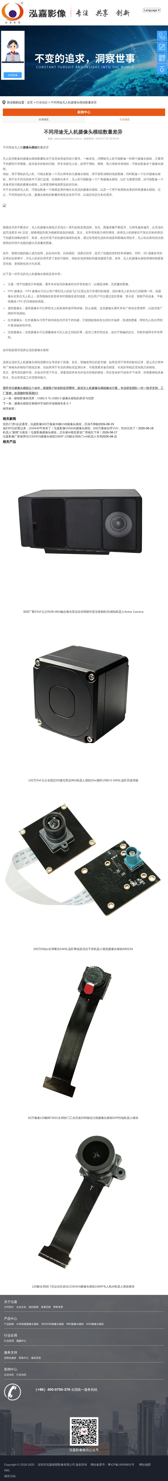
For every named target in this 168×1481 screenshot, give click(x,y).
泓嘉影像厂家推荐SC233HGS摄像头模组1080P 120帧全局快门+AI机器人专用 (52, 436)
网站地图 (145, 1464)
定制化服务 (10, 1357)
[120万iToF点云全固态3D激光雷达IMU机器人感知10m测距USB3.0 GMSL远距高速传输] (83, 694)
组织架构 (34, 1307)
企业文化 (21, 1307)
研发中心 (24, 1357)
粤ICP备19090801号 (121, 1464)
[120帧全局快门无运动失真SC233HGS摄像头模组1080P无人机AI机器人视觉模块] (83, 1200)
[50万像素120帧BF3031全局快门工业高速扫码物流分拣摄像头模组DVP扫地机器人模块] (83, 1031)
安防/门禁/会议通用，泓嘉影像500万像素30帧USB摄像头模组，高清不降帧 (51, 424)
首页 (30, 102)
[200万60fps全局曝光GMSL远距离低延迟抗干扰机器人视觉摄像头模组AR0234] (83, 862)
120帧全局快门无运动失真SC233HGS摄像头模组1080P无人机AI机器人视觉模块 (83, 1286)
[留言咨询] (162, 47)
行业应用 (10, 1335)
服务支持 (10, 1352)
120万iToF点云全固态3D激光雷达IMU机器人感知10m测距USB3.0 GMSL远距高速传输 (83, 780)
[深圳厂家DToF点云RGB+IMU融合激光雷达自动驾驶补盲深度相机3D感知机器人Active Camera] (83, 525)
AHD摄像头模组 (95, 1324)
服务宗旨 (36, 1357)
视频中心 (21, 1340)
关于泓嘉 (10, 1302)
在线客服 (13, 75)
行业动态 (42, 102)
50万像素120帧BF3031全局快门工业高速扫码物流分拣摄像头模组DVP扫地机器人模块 (83, 1117)
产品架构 (9, 1324)
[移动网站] (162, 58)
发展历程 (46, 1307)
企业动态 (44, 119)
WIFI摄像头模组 (75, 1324)
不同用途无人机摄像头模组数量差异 (74, 102)
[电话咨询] (162, 36)
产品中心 (10, 1318)
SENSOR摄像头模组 (52, 1324)
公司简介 (9, 1307)
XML (7, 1470)
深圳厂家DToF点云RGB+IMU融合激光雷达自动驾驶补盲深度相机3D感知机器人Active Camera (83, 611)
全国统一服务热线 (84, 1389)
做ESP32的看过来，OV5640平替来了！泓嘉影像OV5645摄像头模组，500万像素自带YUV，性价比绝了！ (70, 428)
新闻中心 (84, 112)
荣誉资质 (58, 1307)
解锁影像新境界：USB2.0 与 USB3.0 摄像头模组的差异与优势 (54, 398)
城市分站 (10, 1476)
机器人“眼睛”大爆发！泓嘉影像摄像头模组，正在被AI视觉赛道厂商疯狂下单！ (52, 432)
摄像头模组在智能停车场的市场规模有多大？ (43, 403)
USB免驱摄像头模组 (27, 1324)
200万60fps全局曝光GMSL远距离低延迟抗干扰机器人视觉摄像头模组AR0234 (83, 949)
